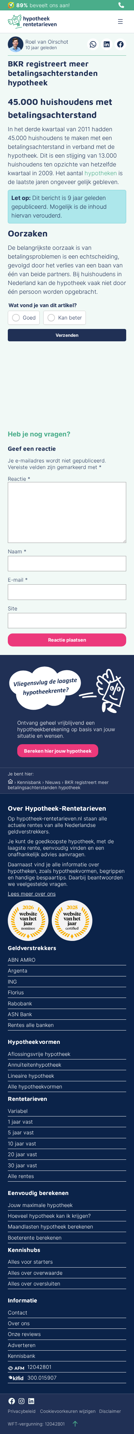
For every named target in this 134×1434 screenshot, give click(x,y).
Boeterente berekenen (34, 1237)
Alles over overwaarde (35, 1273)
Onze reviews (24, 1334)
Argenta (17, 970)
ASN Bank (20, 1014)
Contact (17, 1312)
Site (12, 608)
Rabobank (20, 1003)
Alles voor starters (30, 1261)
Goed (29, 317)
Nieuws (52, 782)
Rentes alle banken (31, 1025)
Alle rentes (21, 1176)
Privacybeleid (21, 1411)
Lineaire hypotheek (31, 1075)
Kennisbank (29, 782)
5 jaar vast (21, 1132)
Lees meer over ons (32, 893)
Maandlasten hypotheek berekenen (50, 1226)
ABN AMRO (21, 960)
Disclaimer (110, 1411)
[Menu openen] (120, 22)
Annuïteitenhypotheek (34, 1064)
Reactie (19, 479)
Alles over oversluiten (34, 1283)
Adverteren (21, 1345)
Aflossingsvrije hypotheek (39, 1054)
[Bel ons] (121, 5)
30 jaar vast (22, 1165)
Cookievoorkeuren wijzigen (68, 1411)
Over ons (19, 1323)
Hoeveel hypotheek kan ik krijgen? (49, 1216)
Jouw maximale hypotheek (40, 1205)
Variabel (18, 1111)
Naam (17, 551)
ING (12, 981)
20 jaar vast (22, 1154)
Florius (16, 992)
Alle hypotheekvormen (35, 1086)
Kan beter (70, 317)
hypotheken (101, 173)
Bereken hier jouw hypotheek (57, 751)
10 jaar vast (22, 1143)
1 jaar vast (20, 1121)
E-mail (18, 579)
